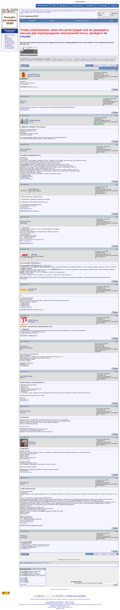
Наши (111, 20)
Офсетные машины (10, 35)
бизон (22, 101)
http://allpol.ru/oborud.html (26, 273)
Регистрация (32, 20)
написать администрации (37, 599)
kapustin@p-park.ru (29, 521)
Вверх (83, 596)
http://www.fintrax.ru (44, 546)
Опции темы (102, 68)
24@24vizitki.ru (28, 208)
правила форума (62, 599)
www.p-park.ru (23, 523)
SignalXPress (33, 74)
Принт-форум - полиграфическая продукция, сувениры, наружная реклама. (42, 10)
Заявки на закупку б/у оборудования (9, 47)
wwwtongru (33, 189)
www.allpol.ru (48, 274)
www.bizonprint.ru (24, 110)
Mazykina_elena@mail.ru (26, 178)
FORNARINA (34, 120)
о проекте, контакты (72, 599)
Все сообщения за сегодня (104, 1)
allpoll (33, 255)
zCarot (62, 608)
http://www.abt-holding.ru (26, 472)
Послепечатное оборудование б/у (9, 41)
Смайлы (22, 579)
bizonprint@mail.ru (25, 108)
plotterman (32, 320)
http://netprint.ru (27, 241)
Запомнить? (115, 13)
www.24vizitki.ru (24, 207)
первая (96, 65)
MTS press (24, 411)
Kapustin (23, 482)
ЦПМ (6, 36)
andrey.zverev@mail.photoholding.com (34, 239)
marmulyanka (25, 376)
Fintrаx (22, 536)
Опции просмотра (112, 68)
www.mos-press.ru (24, 426)
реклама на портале (84, 599)
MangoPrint (24, 221)
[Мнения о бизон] (112, 104)
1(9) (106, 193)
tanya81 (32, 289)
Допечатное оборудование (8, 38)
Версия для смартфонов (92, 1)
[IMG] (21, 580)
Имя (99, 13)
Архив (79, 596)
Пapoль (100, 15)
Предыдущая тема (64, 559)
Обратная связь (71, 596)
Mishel (31, 442)
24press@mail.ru (24, 400)
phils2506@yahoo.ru (25, 548)
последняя (112, 65)
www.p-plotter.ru (34, 333)
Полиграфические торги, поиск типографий (74, 10)
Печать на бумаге (92, 10)
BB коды (22, 578)
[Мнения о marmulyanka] (106, 379)
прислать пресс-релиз (51, 599)
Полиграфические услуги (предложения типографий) (36, 12)
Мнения (51, 20)
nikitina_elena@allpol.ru (38, 274)
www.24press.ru (24, 399)
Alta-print (23, 346)
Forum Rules (23, 584)
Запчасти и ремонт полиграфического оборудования (10, 44)
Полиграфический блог (82, 20)
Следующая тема (74, 559)
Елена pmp (24, 149)
